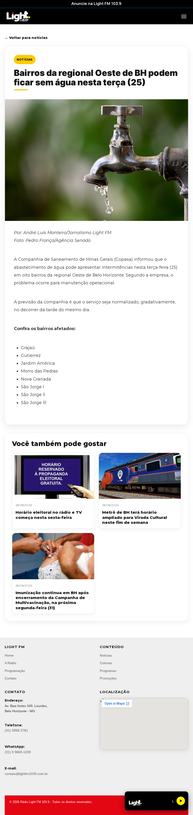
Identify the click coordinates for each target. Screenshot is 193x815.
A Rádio (10, 663)
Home (9, 655)
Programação (15, 671)
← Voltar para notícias (26, 37)
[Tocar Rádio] (181, 801)
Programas (108, 671)
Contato (10, 678)
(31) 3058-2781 (16, 730)
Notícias (25, 59)
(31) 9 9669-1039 (18, 752)
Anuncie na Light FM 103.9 (96, 3)
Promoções (108, 678)
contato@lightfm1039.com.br (26, 774)
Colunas (106, 663)
